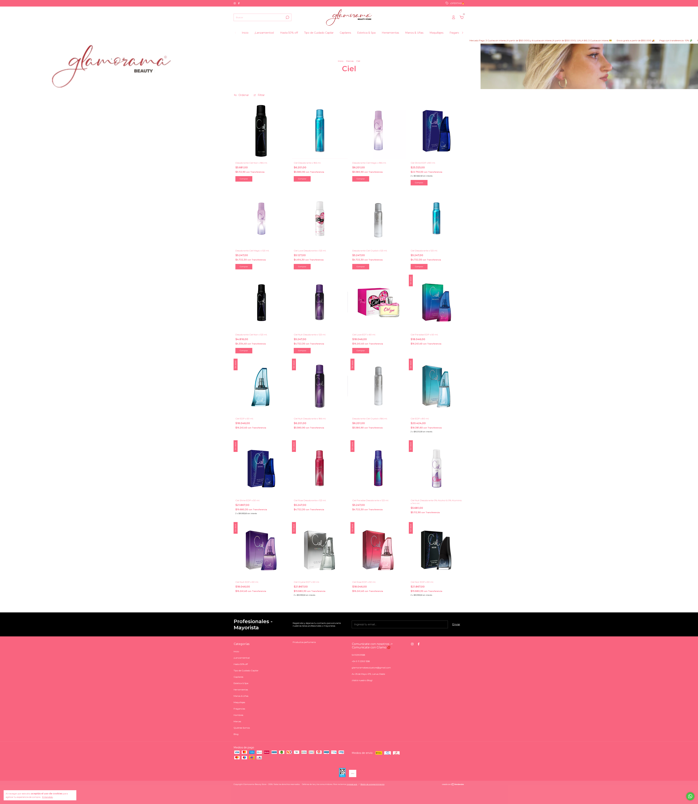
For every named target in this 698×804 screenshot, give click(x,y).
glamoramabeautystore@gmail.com (371, 667)
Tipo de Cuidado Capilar (319, 32)
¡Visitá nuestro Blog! (362, 680)
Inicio (245, 32)
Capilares (345, 32)
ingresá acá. (352, 784)
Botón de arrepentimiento (372, 784)
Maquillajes (436, 32)
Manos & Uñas (414, 32)
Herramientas (390, 32)
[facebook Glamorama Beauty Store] (239, 3)
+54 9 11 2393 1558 (361, 661)
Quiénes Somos (242, 727)
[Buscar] (287, 17)
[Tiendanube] (453, 784)
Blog (236, 734)
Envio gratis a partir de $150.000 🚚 (588, 40)
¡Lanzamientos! (264, 32)
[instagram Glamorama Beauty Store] (235, 3)
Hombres (238, 715)
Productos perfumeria (304, 642)
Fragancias (456, 32)
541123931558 (358, 654)
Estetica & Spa (366, 32)
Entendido (47, 797)
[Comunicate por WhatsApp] (690, 796)
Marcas (350, 61)
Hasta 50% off (289, 32)
